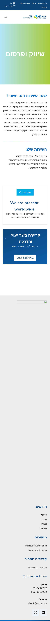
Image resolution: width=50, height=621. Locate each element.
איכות (44, 524)
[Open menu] (5, 17)
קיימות (44, 515)
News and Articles (37, 550)
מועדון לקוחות (25, 3)
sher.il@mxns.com (37, 603)
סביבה (44, 519)
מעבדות (44, 7)
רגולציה (43, 528)
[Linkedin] (43, 612)
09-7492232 (9, 5)
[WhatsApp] (35, 612)
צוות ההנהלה (42, 3)
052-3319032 (39, 591)
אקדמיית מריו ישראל (37, 567)
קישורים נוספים (35, 559)
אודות (34, 3)
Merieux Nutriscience (36, 545)
